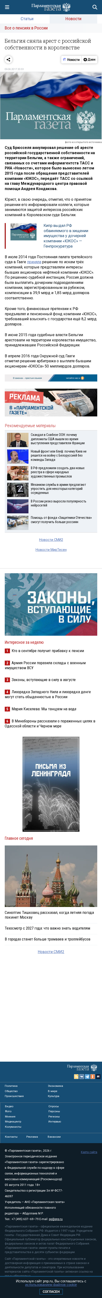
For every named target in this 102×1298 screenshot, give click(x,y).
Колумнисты (13, 1126)
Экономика (55, 1086)
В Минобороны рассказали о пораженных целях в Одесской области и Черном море (50, 723)
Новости (73, 18)
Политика (11, 1086)
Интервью (54, 1121)
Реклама (32, 1136)
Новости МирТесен (51, 550)
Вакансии (54, 1136)
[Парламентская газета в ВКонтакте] (81, 1076)
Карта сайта (89, 1152)
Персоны (54, 1111)
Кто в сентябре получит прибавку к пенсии (48, 650)
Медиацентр (13, 1121)
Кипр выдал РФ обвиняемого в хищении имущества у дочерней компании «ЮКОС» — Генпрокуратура (66, 235)
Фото (8, 1111)
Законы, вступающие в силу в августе (44, 679)
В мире (52, 1091)
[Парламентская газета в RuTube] (98, 1076)
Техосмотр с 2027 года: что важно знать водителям (47, 928)
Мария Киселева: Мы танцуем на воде (44, 708)
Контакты (11, 1136)
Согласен (51, 1291)
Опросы (53, 1106)
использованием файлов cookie (51, 1285)
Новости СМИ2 (51, 540)
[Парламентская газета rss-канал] (76, 1076)
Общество (11, 1091)
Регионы (54, 1116)
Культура (53, 1096)
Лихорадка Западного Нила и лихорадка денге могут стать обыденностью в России (48, 694)
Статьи (27, 18)
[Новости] (71, 59)
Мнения (10, 1116)
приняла (34, 262)
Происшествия (14, 1096)
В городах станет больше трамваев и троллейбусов (47, 939)
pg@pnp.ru (56, 1219)
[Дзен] (89, 59)
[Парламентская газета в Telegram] (87, 1076)
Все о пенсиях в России (26, 28)
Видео (9, 1106)
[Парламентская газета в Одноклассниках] (92, 1076)
